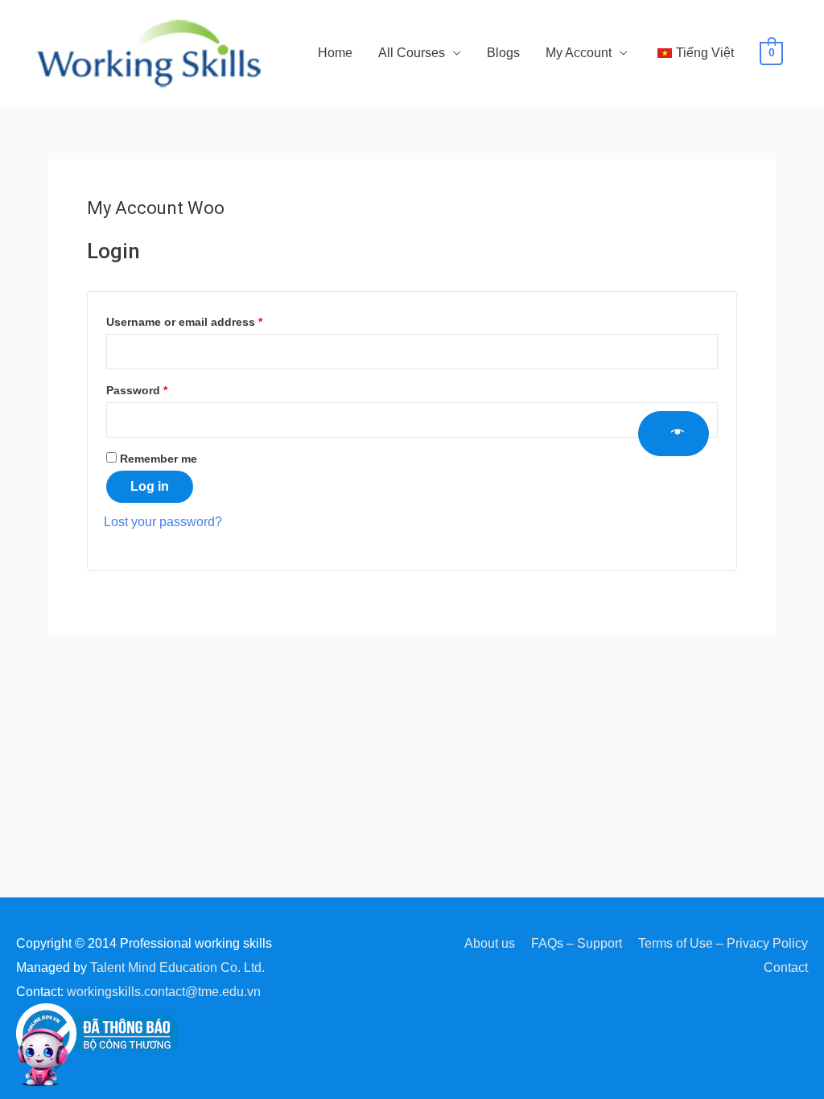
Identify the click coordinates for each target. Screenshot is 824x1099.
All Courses (411, 53)
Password (161, 388)
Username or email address (208, 319)
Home (335, 53)
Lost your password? (163, 522)
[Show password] (673, 433)
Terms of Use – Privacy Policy (723, 943)
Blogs (503, 53)
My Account (579, 53)
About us (489, 943)
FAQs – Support (576, 943)
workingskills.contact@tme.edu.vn (164, 991)
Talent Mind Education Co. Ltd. (177, 967)
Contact (786, 967)
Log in (149, 486)
